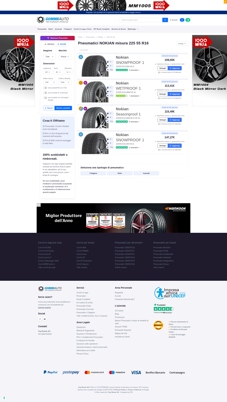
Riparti (50, 108)
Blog (117, 314)
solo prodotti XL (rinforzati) (58, 93)
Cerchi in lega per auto (50, 242)
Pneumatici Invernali (85, 309)
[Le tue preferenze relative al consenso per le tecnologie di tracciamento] (4, 398)
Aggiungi (175, 68)
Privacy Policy (82, 354)
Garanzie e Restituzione (86, 334)
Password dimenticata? (125, 299)
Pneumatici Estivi (83, 306)
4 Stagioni (68, 29)
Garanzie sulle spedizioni (87, 344)
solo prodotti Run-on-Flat (57, 88)
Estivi (50, 29)
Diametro (68, 68)
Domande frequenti (123, 330)
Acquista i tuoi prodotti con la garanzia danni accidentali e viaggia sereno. (113, 12)
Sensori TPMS (121, 327)
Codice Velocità (64, 78)
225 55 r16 (111, 37)
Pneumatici (42, 29)
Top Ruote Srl (113, 392)
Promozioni (119, 317)
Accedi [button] (174, 20)
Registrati (119, 293)
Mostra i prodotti (63, 108)
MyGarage (132, 29)
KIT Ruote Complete (102, 29)
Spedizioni (80, 327)
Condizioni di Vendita (85, 340)
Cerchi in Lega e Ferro (83, 29)
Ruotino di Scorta (119, 29)
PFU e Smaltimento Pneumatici (89, 337)
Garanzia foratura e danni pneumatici (91, 347)
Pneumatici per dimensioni (128, 242)
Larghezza (47, 68)
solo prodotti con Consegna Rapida (58, 99)
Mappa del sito (121, 333)
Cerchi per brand (85, 242)
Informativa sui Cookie (85, 350)
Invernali (58, 29)
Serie (56, 68)
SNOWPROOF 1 (130, 60)
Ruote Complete (83, 299)
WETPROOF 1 (128, 85)
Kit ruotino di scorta (84, 303)
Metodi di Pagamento (85, 331)
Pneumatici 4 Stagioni (85, 313)
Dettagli (162, 68)
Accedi (118, 296)
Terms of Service (134, 390)
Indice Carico (48, 78)
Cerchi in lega (82, 293)
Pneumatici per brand (164, 242)
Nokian (100, 37)
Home (80, 37)
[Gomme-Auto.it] (53, 20)
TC (131, 392)
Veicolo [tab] (50, 44)
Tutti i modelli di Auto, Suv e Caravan (91, 316)
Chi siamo (119, 311)
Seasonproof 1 (128, 111)
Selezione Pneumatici (59, 38)
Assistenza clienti (122, 337)
